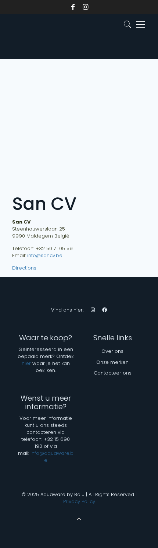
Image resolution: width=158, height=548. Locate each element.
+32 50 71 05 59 (54, 248)
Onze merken (112, 362)
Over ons (112, 351)
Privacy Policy (79, 501)
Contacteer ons (113, 372)
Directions (24, 267)
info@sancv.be (44, 255)
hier (26, 363)
